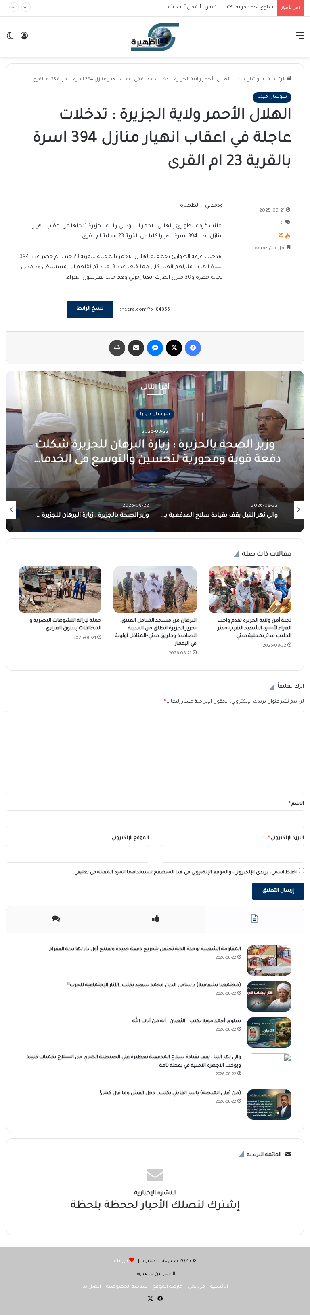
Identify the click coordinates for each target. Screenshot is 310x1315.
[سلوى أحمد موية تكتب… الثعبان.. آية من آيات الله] (269, 1032)
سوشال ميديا (249, 80)
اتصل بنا (91, 1287)
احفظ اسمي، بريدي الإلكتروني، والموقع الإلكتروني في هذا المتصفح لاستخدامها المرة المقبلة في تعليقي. (185, 872)
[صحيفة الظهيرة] (155, 36)
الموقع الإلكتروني (130, 838)
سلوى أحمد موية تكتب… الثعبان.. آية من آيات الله (186, 1021)
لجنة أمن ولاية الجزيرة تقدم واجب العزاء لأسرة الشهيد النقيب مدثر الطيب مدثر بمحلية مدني (254, 628)
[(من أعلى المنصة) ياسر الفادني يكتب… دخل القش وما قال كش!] (269, 1104)
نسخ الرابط (90, 309)
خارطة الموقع (167, 1287)
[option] (209, 510)
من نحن (196, 1287)
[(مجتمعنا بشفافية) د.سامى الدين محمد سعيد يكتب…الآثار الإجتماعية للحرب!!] (269, 996)
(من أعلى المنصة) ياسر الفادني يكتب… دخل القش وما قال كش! (170, 1093)
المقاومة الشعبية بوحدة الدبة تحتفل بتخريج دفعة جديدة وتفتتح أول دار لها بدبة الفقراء (145, 949)
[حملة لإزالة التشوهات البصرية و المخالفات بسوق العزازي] (60, 589)
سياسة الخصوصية (126, 1287)
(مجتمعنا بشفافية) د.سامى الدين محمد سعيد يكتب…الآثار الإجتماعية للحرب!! (154, 985)
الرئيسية (277, 80)
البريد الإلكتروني (286, 838)
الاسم (296, 804)
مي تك (121, 1261)
